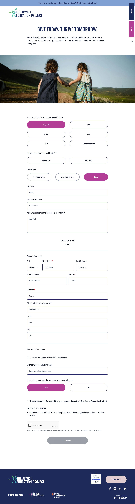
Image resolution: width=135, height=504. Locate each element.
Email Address (33, 274)
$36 (88, 134)
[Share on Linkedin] (125, 488)
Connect (116, 479)
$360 (89, 125)
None (96, 177)
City (28, 316)
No (89, 387)
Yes (46, 387)
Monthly (88, 160)
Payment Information (36, 349)
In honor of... (39, 177)
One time (46, 160)
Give (132, 29)
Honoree (30, 186)
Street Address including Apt (39, 303)
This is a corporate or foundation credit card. (48, 358)
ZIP (28, 329)
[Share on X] (120, 488)
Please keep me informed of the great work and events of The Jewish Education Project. (68, 401)
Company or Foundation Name (39, 365)
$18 (46, 144)
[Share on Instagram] (114, 488)
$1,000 (46, 125)
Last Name (80, 261)
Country (30, 290)
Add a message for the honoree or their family (46, 213)
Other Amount (89, 144)
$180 (46, 134)
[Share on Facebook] (109, 488)
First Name (47, 261)
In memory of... (67, 177)
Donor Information (34, 256)
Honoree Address (34, 199)
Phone (71, 274)
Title (29, 261)
